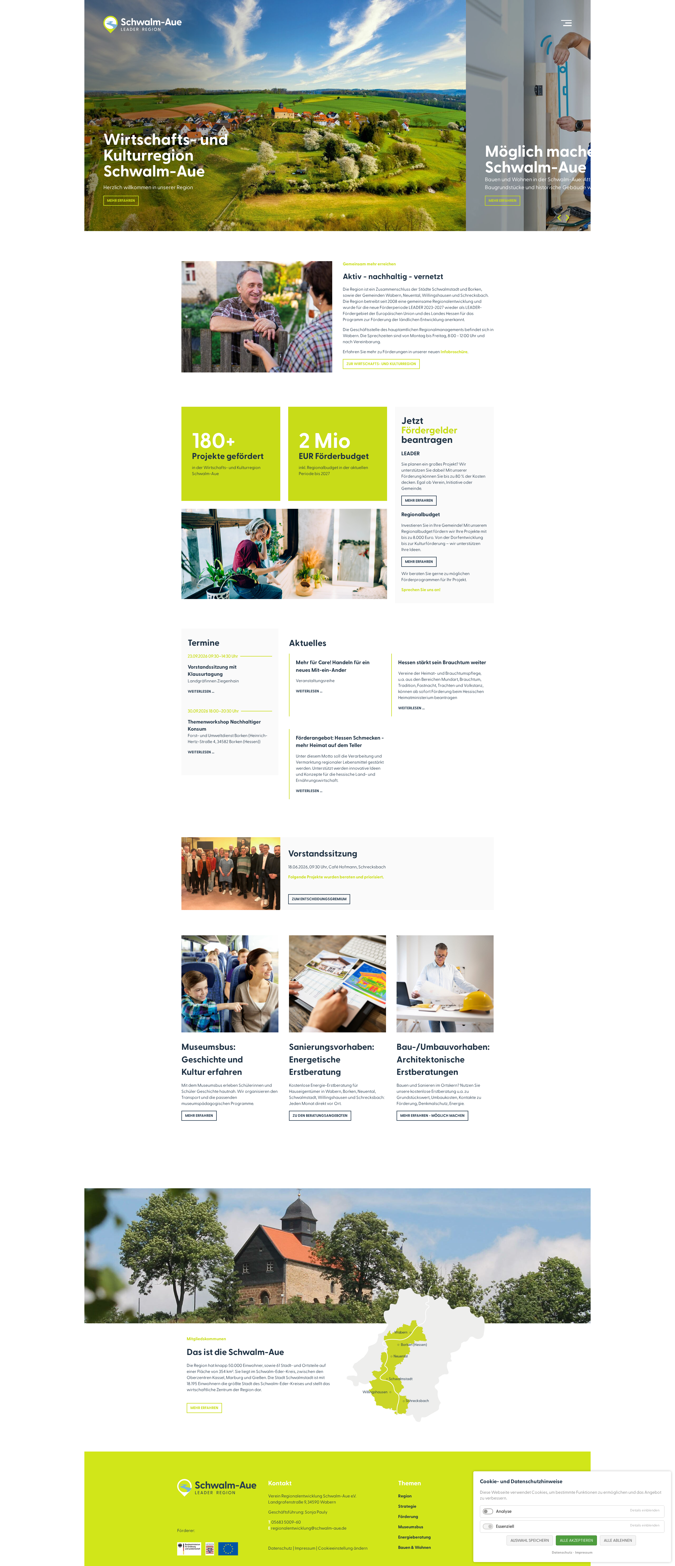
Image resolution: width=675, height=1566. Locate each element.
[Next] (568, 218)
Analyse (504, 1511)
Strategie (407, 1506)
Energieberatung (414, 1537)
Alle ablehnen (618, 1541)
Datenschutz (280, 1548)
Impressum (305, 1548)
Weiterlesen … (201, 695)
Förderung (408, 1517)
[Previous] (559, 218)
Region (405, 1496)
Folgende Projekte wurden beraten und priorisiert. (336, 877)
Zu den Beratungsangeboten (320, 1116)
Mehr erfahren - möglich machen (432, 1116)
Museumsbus (410, 1527)
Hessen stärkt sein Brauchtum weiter (442, 662)
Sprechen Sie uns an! (420, 590)
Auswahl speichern (529, 1541)
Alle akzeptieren (576, 1541)
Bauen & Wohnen (414, 1547)
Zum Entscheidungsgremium (319, 899)
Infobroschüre (454, 352)
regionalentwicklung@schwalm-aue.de (308, 1528)
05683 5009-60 (286, 1522)
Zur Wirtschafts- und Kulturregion (381, 364)
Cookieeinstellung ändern (343, 1548)
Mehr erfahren (121, 201)
